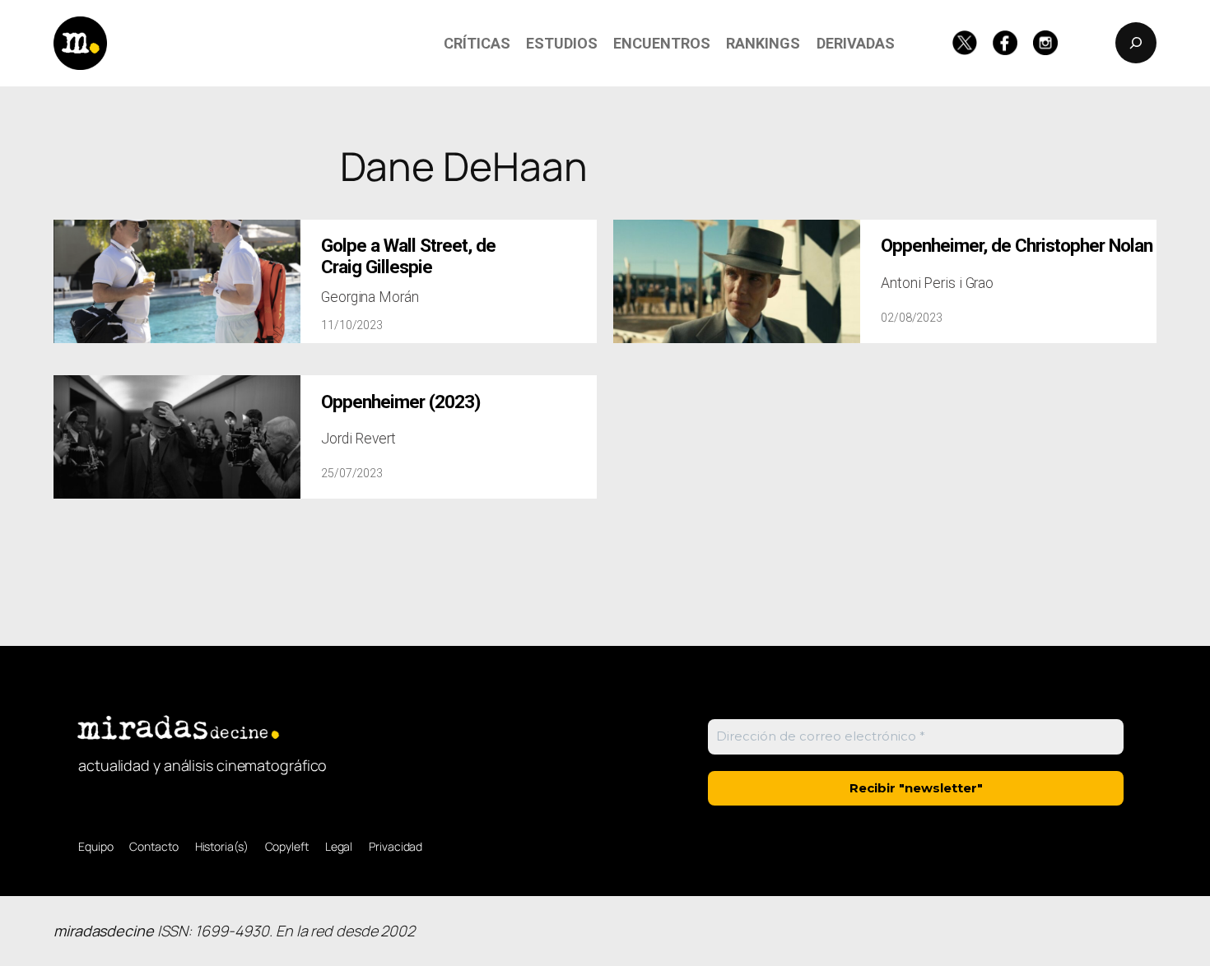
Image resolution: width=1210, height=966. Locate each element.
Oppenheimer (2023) (400, 402)
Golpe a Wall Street (408, 255)
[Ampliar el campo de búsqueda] (1135, 42)
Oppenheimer (1016, 245)
